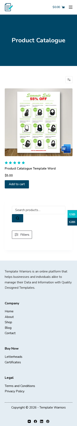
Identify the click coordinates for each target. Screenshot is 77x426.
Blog (8, 328)
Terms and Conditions (20, 386)
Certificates (13, 362)
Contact (10, 333)
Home (9, 311)
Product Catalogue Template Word (30, 168)
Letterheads (13, 356)
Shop (8, 322)
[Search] (17, 218)
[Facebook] (35, 421)
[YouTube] (29, 421)
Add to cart (17, 184)
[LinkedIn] (41, 421)
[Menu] (70, 7)
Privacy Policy (14, 391)
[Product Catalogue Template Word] (38, 122)
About (9, 317)
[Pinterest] (47, 421)
